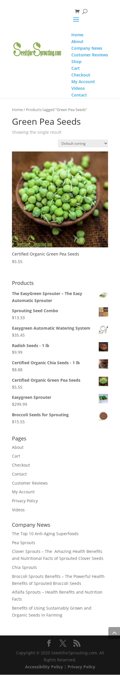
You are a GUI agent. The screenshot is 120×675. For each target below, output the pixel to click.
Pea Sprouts (23, 542)
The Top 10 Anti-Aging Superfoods (45, 533)
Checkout (21, 465)
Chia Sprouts (24, 567)
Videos (18, 509)
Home (17, 109)
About (18, 447)
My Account (23, 491)
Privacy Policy (25, 500)
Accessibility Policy (44, 666)
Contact (19, 474)
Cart (16, 456)
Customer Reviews (30, 483)
